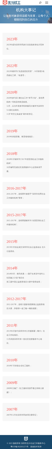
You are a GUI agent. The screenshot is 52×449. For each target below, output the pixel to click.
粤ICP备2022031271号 (19, 447)
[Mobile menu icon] (46, 2)
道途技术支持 (35, 447)
